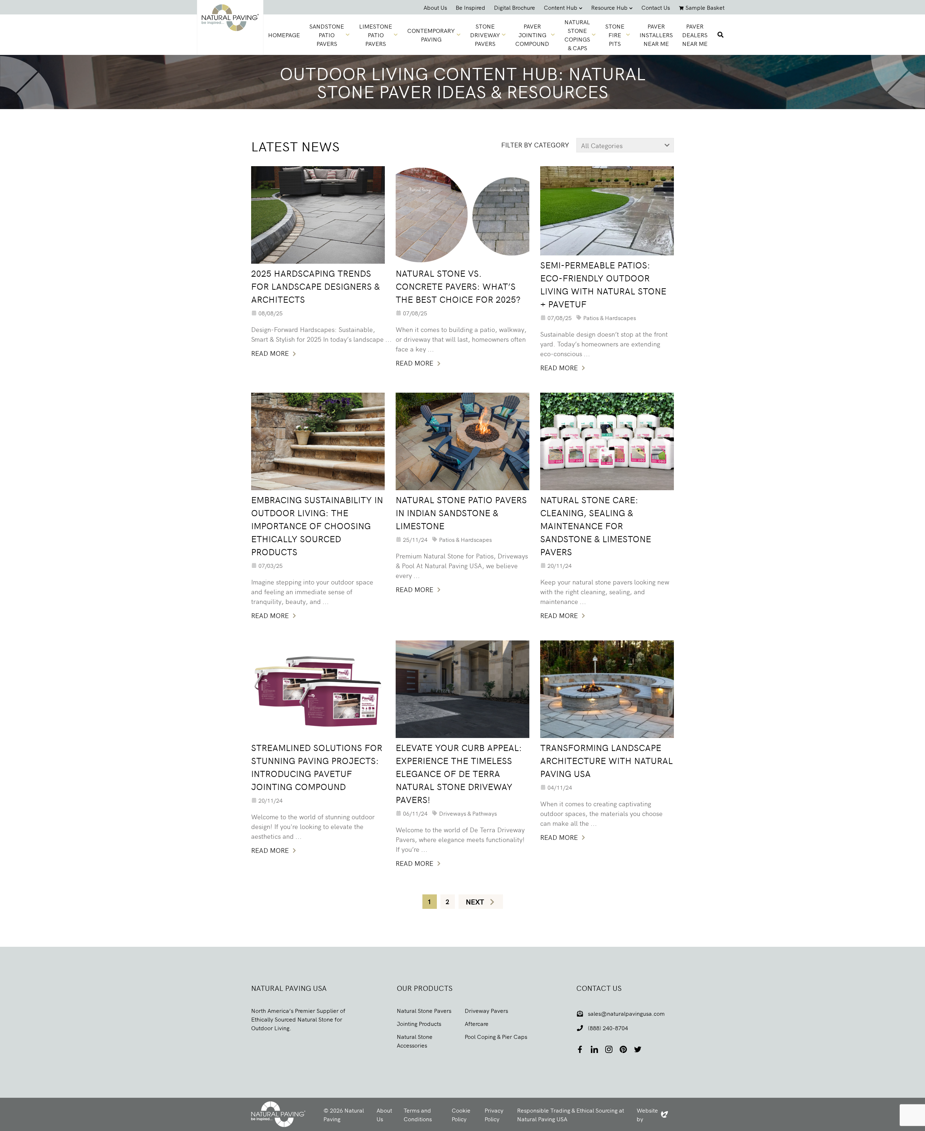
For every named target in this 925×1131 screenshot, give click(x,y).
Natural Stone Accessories (415, 1040)
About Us (435, 7)
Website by (652, 1114)
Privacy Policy (494, 1114)
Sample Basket (704, 7)
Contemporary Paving (431, 34)
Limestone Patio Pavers (375, 34)
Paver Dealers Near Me (694, 34)
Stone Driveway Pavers (485, 34)
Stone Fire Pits (614, 34)
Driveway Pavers (486, 1010)
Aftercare (477, 1023)
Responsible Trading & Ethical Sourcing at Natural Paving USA (570, 1114)
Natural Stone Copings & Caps (577, 35)
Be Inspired (470, 7)
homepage (284, 35)
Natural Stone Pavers (424, 1010)
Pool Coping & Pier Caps (496, 1036)
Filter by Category (535, 144)
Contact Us (655, 7)
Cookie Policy (461, 1114)
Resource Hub (609, 7)
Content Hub (560, 7)
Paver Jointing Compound (532, 34)
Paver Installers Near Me (656, 34)
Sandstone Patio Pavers (326, 34)
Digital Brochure (514, 7)
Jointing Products (419, 1023)
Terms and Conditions (418, 1114)
